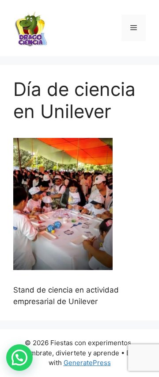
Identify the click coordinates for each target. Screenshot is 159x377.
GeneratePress (87, 362)
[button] (19, 357)
